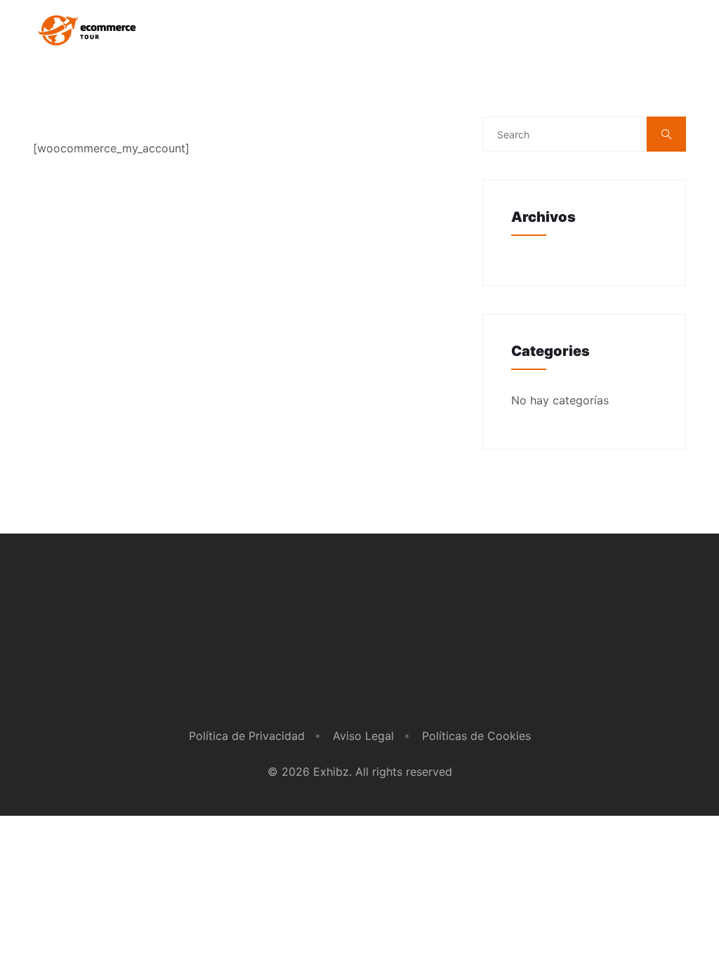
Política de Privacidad (247, 736)
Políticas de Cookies (476, 736)
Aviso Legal (363, 736)
